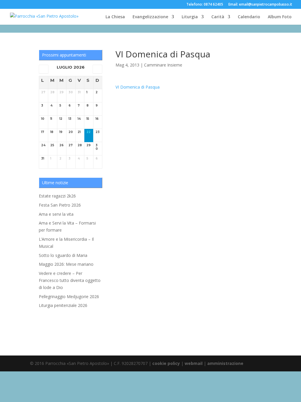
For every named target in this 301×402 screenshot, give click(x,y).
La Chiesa (115, 17)
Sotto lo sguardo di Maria (63, 255)
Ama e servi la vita (56, 214)
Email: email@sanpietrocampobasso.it (260, 5)
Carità (217, 17)
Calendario (249, 17)
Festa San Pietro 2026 (60, 205)
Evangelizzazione (150, 17)
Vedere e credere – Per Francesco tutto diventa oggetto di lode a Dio (70, 280)
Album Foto (280, 17)
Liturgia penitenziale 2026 (63, 305)
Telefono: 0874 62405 (204, 5)
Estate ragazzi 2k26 (57, 196)
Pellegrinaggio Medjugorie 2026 (69, 296)
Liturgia (190, 17)
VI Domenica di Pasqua (138, 87)
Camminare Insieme (163, 65)
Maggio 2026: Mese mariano (66, 264)
